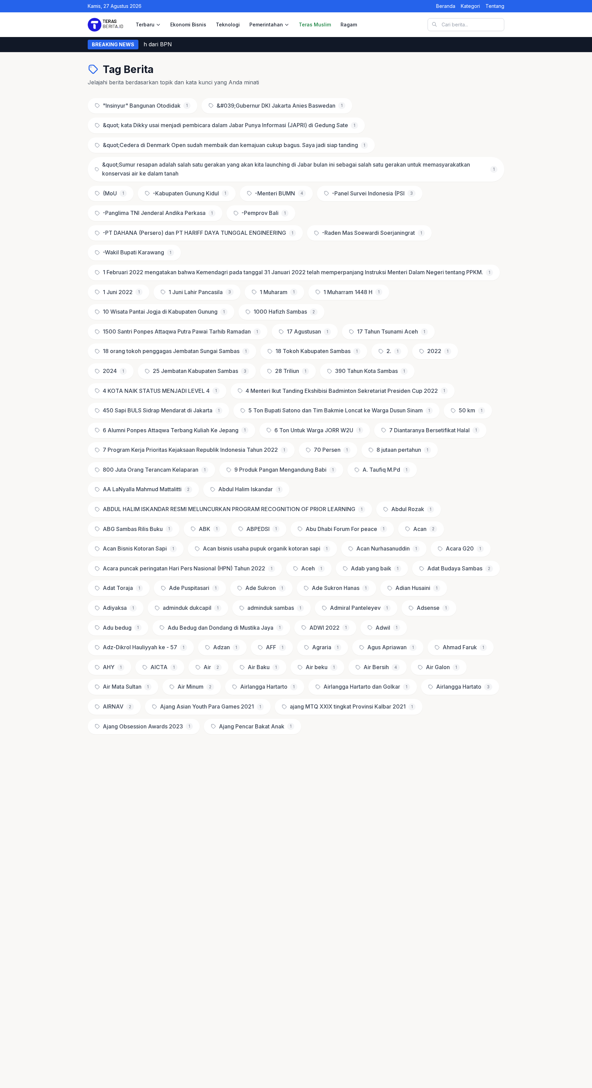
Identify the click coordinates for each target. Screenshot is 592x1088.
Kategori (470, 6)
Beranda (445, 6)
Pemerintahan (266, 24)
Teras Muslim (315, 24)
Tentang (494, 6)
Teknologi (228, 24)
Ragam (349, 24)
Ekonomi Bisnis (188, 24)
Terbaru (145, 24)
